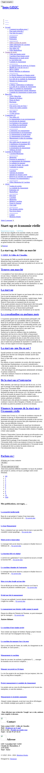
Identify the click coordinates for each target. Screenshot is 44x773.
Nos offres (12, 111)
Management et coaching (10, 655)
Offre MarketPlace (15, 50)
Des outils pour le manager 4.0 (19, 142)
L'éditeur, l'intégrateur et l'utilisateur (21, 85)
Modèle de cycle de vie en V (19, 67)
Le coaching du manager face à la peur (15, 641)
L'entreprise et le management (19, 131)
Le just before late (15, 60)
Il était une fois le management (12, 595)
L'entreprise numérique (17, 146)
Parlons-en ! (7, 456)
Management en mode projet (19, 58)
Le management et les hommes (19, 136)
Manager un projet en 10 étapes (12, 669)
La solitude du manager (17, 163)
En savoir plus (30, 518)
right (6, 497)
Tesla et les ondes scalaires (18, 108)
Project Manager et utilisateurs (19, 71)
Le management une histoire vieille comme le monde (19, 609)
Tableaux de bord (15, 150)
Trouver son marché (12, 269)
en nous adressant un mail (10, 467)
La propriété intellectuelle (10, 512)
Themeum (13, 759)
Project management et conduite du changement (18, 683)
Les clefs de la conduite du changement (22, 79)
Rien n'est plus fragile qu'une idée (13, 581)
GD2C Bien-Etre (15, 96)
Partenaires (13, 39)
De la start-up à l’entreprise (16, 380)
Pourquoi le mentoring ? (17, 159)
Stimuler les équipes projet (18, 81)
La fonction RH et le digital (10, 554)
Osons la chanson (15, 203)
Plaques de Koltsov (15, 98)
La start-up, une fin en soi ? (16, 348)
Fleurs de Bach (14, 100)
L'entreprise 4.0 (10, 115)
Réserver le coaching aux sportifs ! (21, 176)
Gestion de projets (15, 186)
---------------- (13, 35)
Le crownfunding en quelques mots (20, 314)
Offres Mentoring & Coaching (19, 44)
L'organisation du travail (17, 127)
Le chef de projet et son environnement (22, 77)
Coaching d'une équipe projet (19, 56)
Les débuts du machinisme (18, 125)
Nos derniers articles (16, 209)
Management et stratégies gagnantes (14, 697)
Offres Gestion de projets (17, 43)
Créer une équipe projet (17, 54)
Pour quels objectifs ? (16, 31)
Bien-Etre (8, 94)
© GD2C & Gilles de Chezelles (14, 255)
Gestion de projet (11, 52)
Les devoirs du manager (17, 121)
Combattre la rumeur (16, 167)
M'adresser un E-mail (13, 728)
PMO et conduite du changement (20, 88)
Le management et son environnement (22, 119)
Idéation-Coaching (15, 201)
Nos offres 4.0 (14, 48)
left (6, 476)
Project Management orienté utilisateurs (22, 90)
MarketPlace (13, 192)
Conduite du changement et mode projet (22, 92)
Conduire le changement (17, 62)
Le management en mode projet (20, 134)
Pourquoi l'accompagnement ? (19, 178)
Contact (12, 215)
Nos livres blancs (15, 211)
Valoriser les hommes (16, 173)
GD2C (7, 184)
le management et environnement (20, 132)
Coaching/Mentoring (16, 153)
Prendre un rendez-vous (19, 730)
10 (6, 495)
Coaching (12, 171)
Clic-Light (12, 205)
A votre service (14, 113)
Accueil (7, 27)
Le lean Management (8, 526)
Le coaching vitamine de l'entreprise (14, 567)
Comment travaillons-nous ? (18, 29)
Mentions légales (15, 217)
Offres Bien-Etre (15, 46)
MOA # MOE (14, 69)
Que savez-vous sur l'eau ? (18, 106)
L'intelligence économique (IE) (19, 144)
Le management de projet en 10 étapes (22, 66)
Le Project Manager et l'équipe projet (21, 75)
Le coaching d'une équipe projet (12, 628)
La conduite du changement (18, 188)
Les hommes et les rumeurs (18, 123)
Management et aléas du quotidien (20, 138)
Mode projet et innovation (10, 540)
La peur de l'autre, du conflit (18, 165)
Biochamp (12, 102)
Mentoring (12, 157)
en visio (4, 462)
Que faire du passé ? (16, 33)
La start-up (7, 290)
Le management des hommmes (19, 161)
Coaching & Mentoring (13, 152)
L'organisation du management (19, 148)
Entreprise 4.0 (14, 190)
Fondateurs (13, 37)
